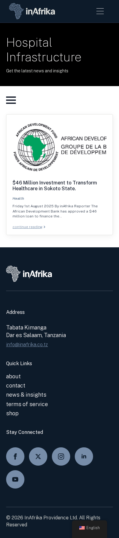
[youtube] (15, 479)
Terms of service (27, 404)
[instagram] (61, 456)
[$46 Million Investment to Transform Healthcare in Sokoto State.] (59, 147)
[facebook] (15, 456)
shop (12, 413)
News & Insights (26, 394)
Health (18, 198)
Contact (15, 385)
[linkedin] (84, 456)
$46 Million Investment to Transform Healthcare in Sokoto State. (55, 185)
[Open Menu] (100, 11)
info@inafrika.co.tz (27, 344)
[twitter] (38, 456)
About (13, 376)
